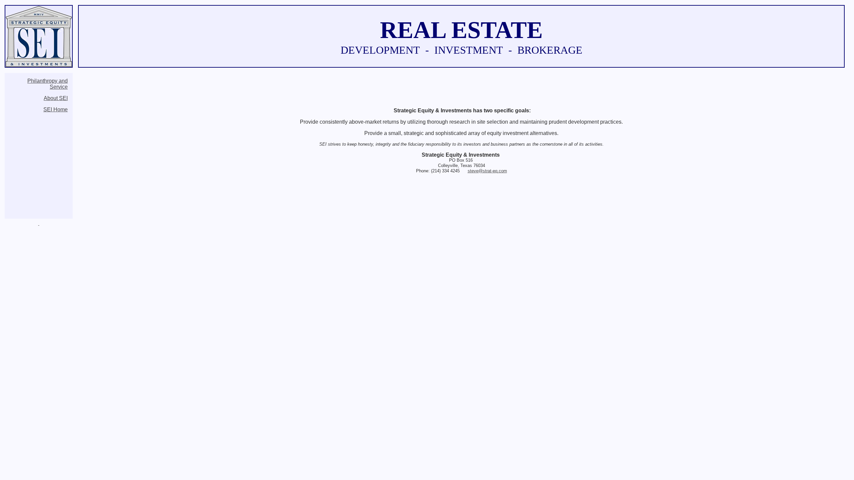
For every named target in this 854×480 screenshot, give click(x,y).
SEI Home (55, 109)
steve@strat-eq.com (487, 170)
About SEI (56, 98)
